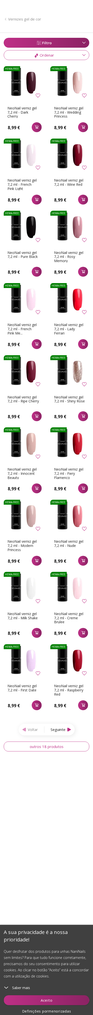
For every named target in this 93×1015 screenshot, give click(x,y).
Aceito (47, 1000)
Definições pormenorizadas (46, 1011)
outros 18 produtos (46, 746)
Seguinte (58, 729)
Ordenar (46, 55)
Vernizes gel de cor (24, 19)
